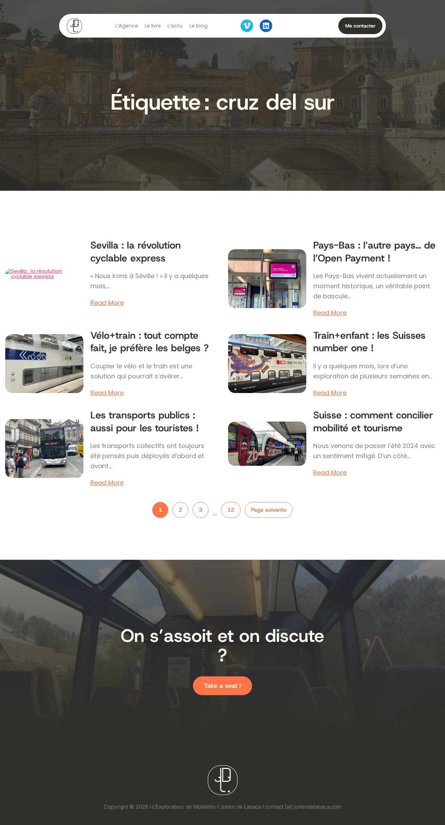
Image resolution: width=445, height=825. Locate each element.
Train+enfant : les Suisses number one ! (369, 341)
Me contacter (360, 26)
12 (230, 509)
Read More (107, 303)
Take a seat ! (222, 686)
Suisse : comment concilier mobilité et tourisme (373, 421)
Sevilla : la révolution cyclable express (135, 251)
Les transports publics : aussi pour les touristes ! (144, 421)
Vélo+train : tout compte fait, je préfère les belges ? (149, 341)
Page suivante (268, 509)
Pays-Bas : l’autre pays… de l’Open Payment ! (374, 251)
